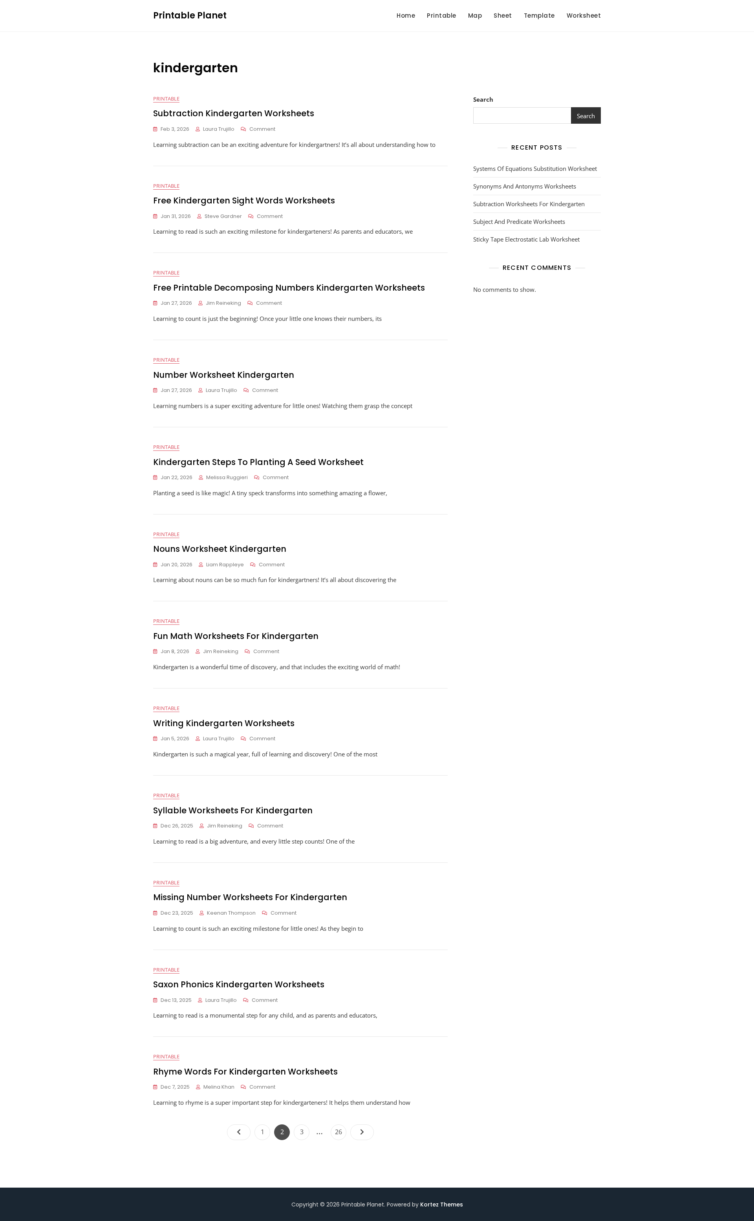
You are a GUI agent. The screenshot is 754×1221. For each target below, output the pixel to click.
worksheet (584, 15)
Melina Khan (218, 1087)
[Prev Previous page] (239, 1132)
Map (475, 15)
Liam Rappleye (225, 564)
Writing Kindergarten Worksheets (224, 723)
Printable (441, 15)
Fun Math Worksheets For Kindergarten (235, 636)
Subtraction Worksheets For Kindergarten (529, 204)
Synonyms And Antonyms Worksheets (524, 186)
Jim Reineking (223, 303)
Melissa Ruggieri (227, 477)
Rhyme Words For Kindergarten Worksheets (245, 1071)
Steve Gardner (223, 216)
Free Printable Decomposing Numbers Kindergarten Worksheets (289, 287)
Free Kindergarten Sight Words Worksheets (244, 200)
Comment (262, 129)
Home (406, 15)
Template (539, 15)
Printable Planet (190, 15)
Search (483, 99)
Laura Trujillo (218, 129)
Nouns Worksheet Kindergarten (219, 549)
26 (340, 1131)
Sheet (503, 15)
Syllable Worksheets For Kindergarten (233, 810)
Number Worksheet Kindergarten (223, 375)
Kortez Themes (441, 1204)
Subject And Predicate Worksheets (519, 221)
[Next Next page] (362, 1132)
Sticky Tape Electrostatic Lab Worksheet (526, 239)
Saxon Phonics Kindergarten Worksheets (238, 984)
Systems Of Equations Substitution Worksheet (535, 168)
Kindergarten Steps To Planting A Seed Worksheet (258, 462)
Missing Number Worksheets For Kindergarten (250, 897)
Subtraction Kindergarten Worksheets (233, 113)
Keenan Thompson (231, 913)
